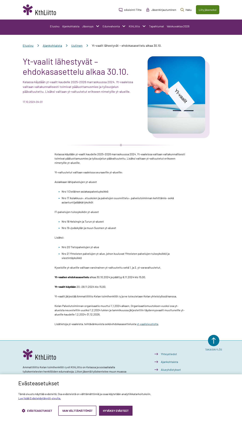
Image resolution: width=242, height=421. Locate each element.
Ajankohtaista (70, 26)
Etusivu (55, 26)
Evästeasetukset (39, 410)
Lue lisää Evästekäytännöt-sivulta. (39, 398)
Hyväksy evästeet (116, 410)
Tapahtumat (156, 26)
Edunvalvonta (111, 26)
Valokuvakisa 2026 (178, 26)
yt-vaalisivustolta (147, 324)
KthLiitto (134, 26)
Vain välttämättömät (77, 410)
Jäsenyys (88, 26)
